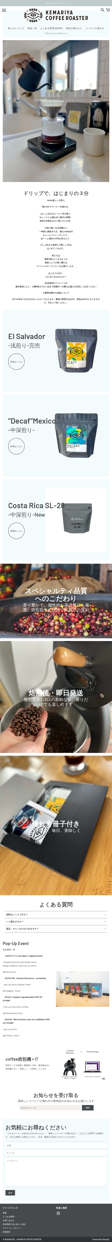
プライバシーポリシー (12, 1228)
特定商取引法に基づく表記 (14, 1224)
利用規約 (6, 1232)
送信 (10, 1193)
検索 (5, 1213)
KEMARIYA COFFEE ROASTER (29, 1239)
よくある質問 (8, 1216)
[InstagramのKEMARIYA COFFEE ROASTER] (58, 1215)
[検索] (103, 10)
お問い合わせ (8, 1220)
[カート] (108, 10)
